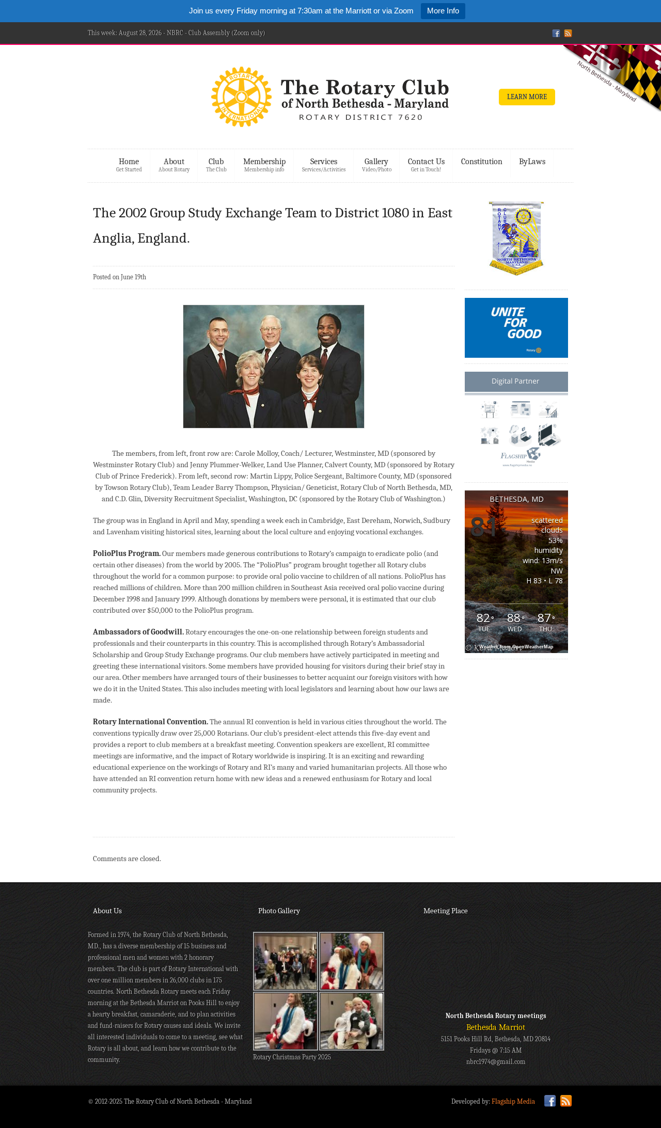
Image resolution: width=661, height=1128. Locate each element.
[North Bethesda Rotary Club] (330, 100)
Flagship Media (513, 1101)
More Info (443, 10)
